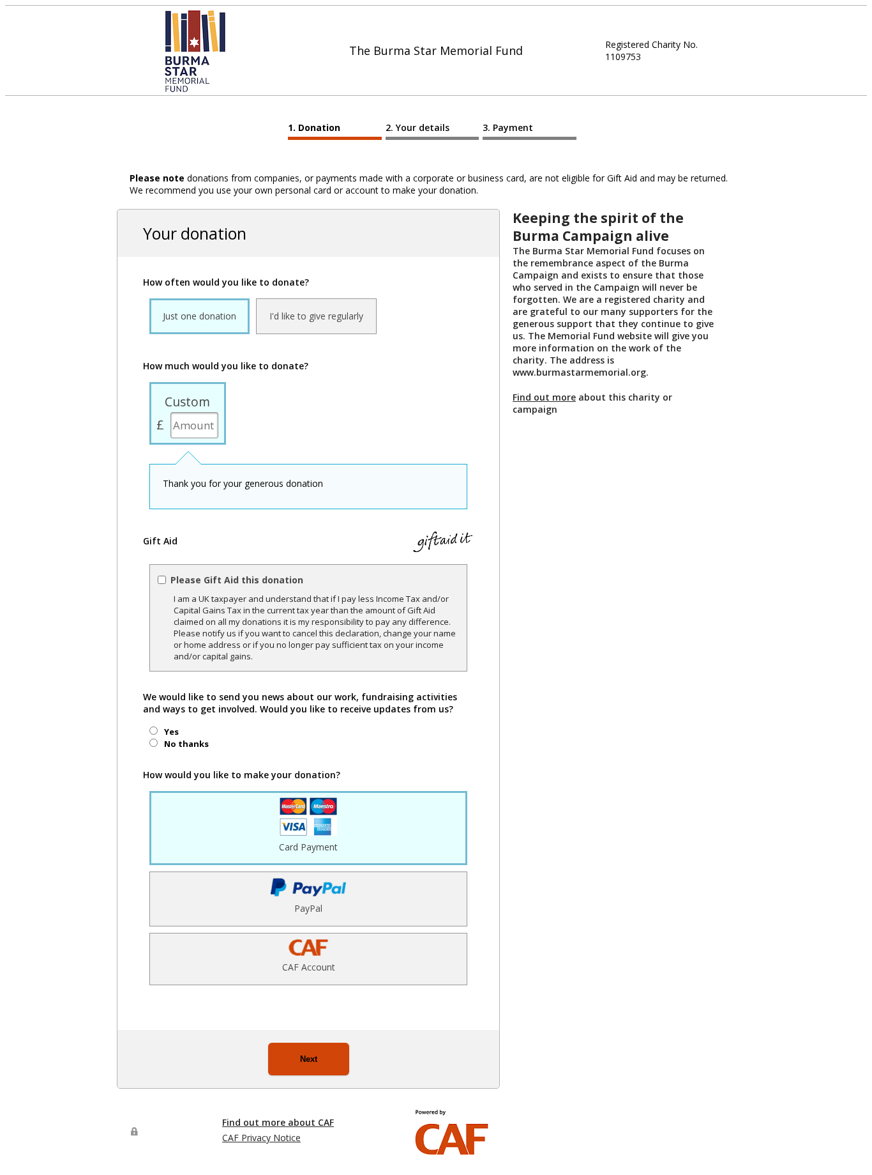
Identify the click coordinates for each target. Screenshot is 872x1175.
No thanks (186, 743)
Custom (187, 401)
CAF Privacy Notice (261, 1138)
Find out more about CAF (278, 1122)
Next (308, 1059)
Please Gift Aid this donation (236, 580)
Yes (171, 731)
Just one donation (199, 316)
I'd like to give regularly (316, 316)
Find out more (544, 397)
